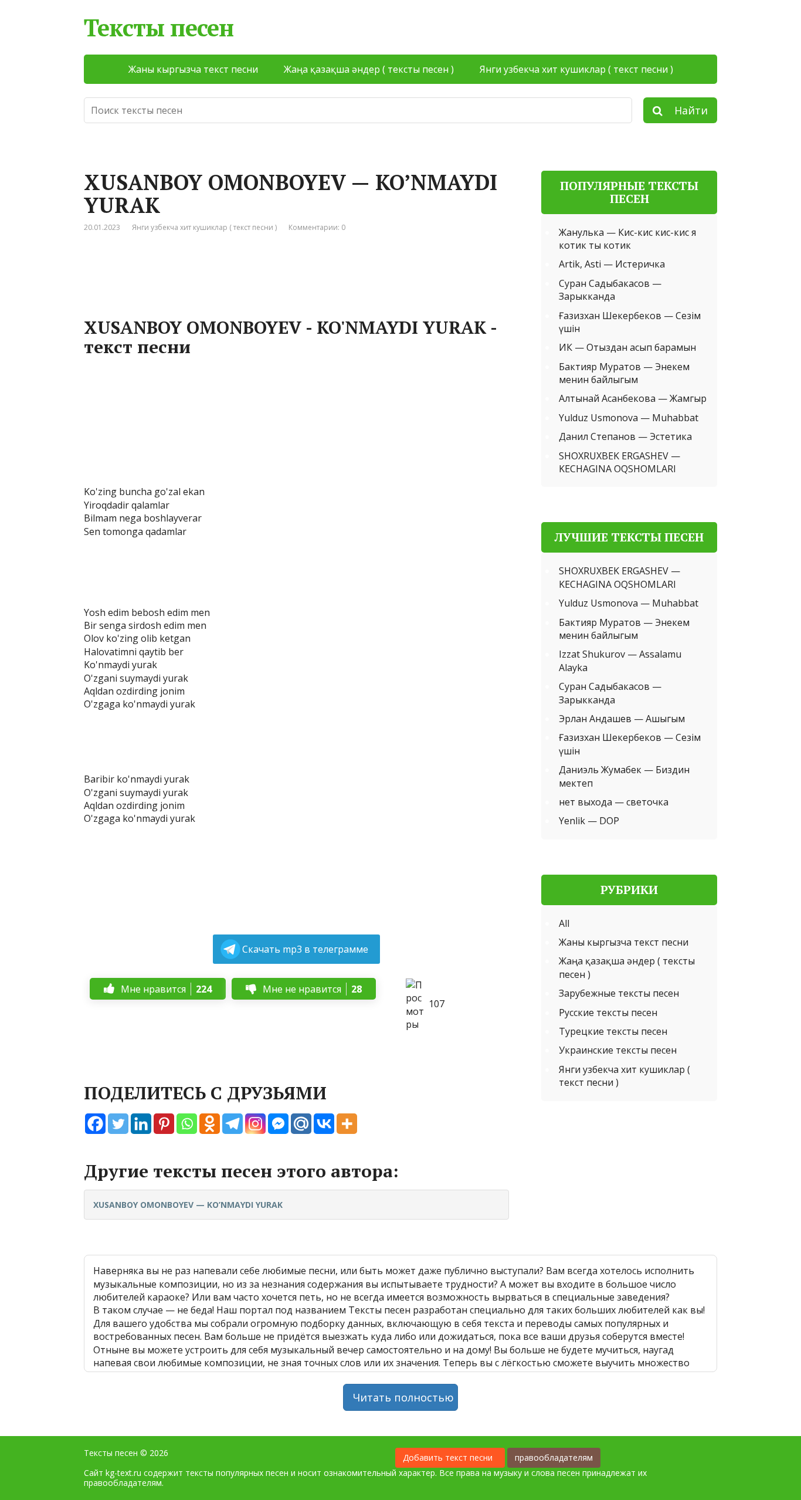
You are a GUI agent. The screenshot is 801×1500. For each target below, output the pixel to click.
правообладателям (554, 1457)
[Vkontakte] (324, 1123)
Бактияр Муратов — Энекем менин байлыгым (624, 373)
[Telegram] (232, 1123)
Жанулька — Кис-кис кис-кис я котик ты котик (627, 239)
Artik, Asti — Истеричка (612, 264)
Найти (685, 110)
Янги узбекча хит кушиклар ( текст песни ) (576, 69)
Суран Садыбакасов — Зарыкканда (610, 290)
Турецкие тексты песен (613, 1031)
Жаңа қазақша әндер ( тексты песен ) (369, 69)
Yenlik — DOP (589, 820)
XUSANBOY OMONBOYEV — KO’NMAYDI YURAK (188, 1204)
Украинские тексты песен (618, 1050)
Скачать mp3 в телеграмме (305, 949)
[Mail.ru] (301, 1123)
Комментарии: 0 (317, 227)
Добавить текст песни (450, 1457)
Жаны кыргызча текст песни (193, 69)
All (564, 923)
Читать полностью (403, 1397)
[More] (347, 1123)
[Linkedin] (141, 1123)
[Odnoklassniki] (209, 1123)
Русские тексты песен (608, 1012)
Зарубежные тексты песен (619, 993)
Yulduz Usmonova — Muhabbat (628, 417)
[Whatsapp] (187, 1123)
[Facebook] (95, 1123)
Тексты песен (158, 27)
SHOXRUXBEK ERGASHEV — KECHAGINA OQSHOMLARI (619, 462)
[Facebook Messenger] (278, 1123)
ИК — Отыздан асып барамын (627, 347)
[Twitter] (118, 1123)
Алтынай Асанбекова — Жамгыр (633, 398)
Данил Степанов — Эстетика (625, 436)
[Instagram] (255, 1123)
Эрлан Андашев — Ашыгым (622, 718)
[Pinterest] (164, 1123)
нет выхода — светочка (613, 801)
